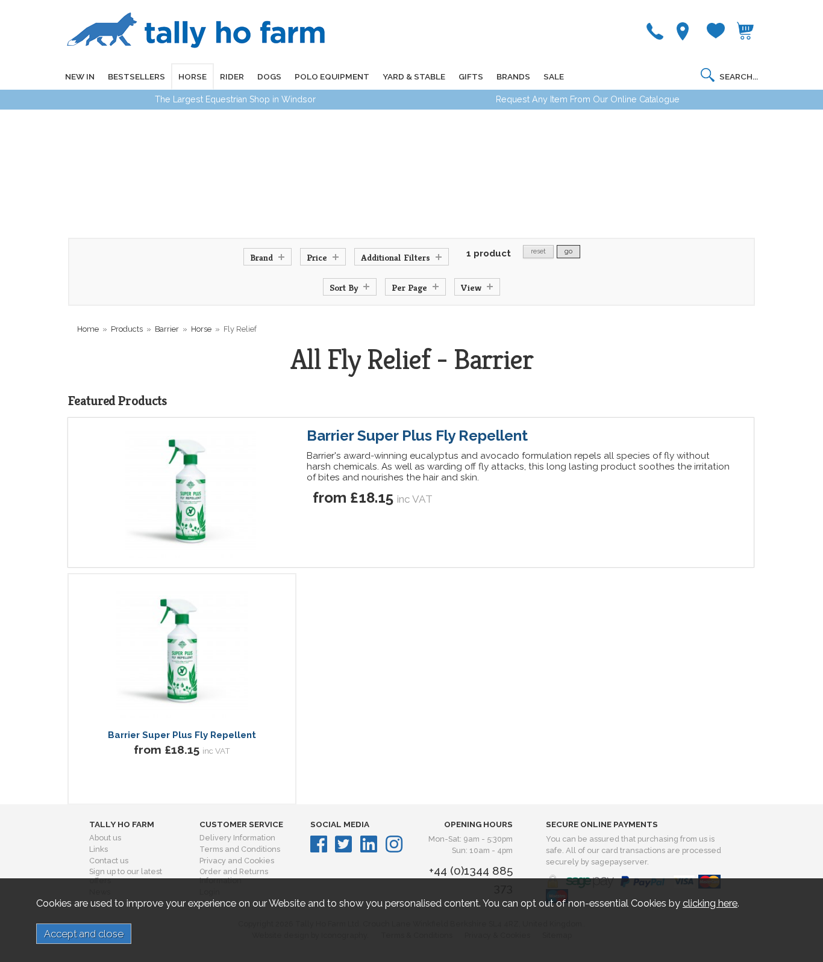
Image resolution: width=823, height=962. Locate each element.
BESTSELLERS (136, 76)
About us (105, 837)
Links (98, 849)
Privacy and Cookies (236, 860)
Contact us (108, 860)
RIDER (232, 76)
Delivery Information (237, 837)
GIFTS (470, 76)
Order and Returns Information (233, 876)
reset (538, 251)
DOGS (269, 76)
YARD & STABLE (414, 76)
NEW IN (80, 76)
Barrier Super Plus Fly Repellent (417, 435)
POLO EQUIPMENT (332, 76)
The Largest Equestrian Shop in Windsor (235, 99)
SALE (553, 76)
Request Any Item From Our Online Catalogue (588, 99)
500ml (161, 789)
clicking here (710, 903)
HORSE (192, 76)
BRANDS (513, 76)
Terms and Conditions (239, 849)
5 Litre (200, 789)
